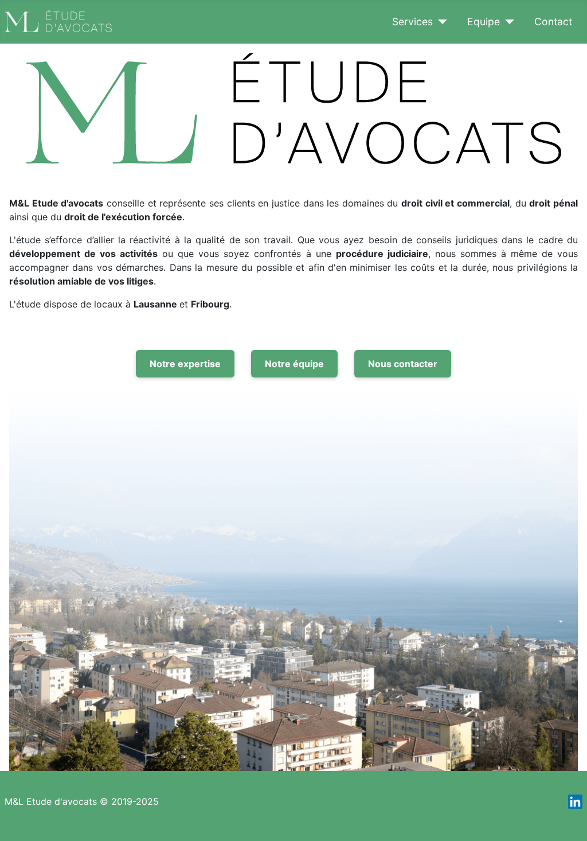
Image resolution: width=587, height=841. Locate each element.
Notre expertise (185, 363)
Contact (553, 21)
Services (412, 21)
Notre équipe (294, 363)
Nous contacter (402, 363)
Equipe (483, 21)
